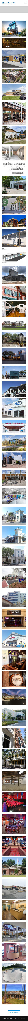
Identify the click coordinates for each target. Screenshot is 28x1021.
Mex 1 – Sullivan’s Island (11, 391)
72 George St (7, 764)
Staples (6, 893)
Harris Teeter (8, 643)
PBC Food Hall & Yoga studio (12, 463)
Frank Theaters (8, 807)
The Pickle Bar (8, 62)
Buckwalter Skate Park (10, 977)
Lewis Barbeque (8, 374)
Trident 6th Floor (9, 602)
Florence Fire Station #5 (11, 872)
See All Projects (14, 1012)
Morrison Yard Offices (10, 31)
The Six (6, 325)
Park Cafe (6, 208)
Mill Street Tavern (9, 341)
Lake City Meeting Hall (10, 785)
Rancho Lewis (8, 119)
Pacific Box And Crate (10, 500)
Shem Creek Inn (8, 428)
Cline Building (8, 413)
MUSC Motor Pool (9, 169)
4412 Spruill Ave (8, 259)
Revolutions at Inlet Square (12, 850)
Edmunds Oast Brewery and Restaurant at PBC (12, 480)
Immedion (6, 721)
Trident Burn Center (10, 956)
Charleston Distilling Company (13, 278)
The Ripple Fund (8, 155)
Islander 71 (7, 95)
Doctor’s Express (9, 915)
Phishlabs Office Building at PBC (13, 445)
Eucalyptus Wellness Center (12, 189)
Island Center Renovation (11, 539)
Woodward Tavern (9, 312)
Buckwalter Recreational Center (13, 999)
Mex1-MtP (6, 294)
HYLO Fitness (7, 241)
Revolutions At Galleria (11, 623)
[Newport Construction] (8, 3)
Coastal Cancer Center (10, 699)
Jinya (5, 42)
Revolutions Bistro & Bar (11, 828)
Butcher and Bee (8, 359)
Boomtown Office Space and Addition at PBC (12, 498)
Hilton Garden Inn (9, 582)
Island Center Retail (10, 519)
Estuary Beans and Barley (11, 139)
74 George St (7, 742)
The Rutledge (8, 77)
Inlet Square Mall (9, 936)
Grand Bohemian (8, 560)
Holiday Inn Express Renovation (13, 222)
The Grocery (7, 664)
